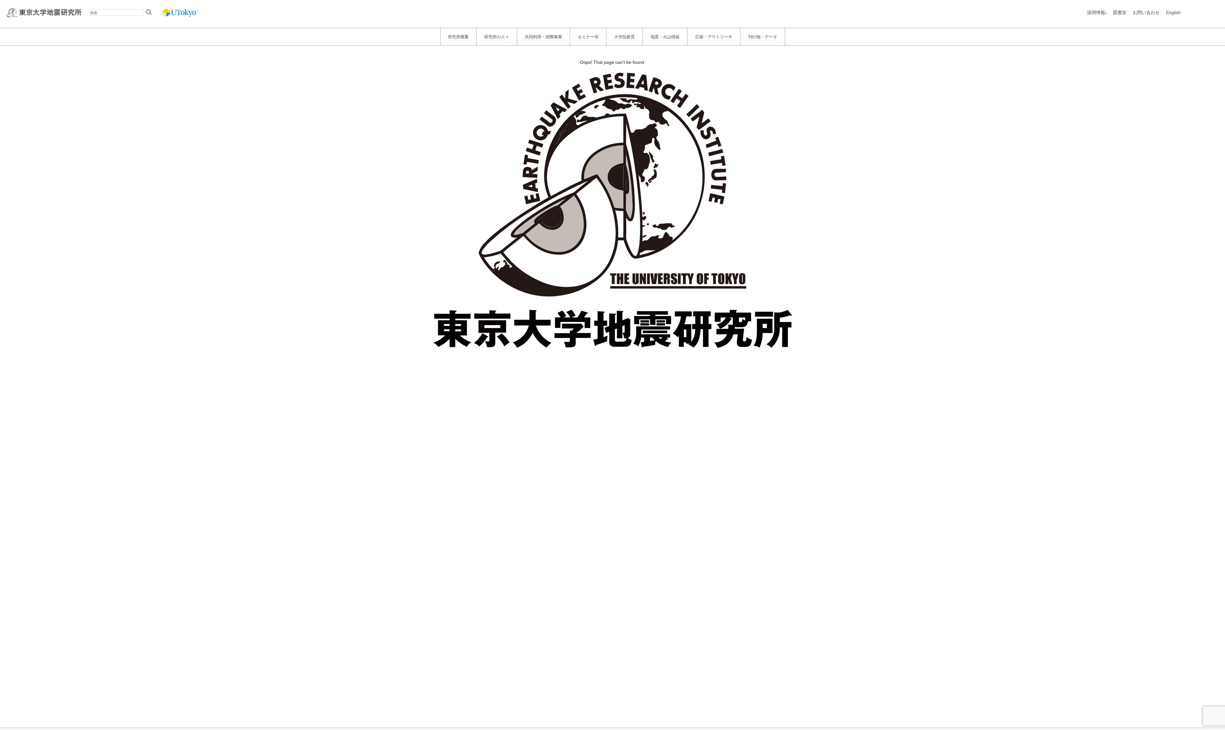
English (1173, 12)
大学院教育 (624, 37)
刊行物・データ (762, 37)
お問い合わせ (1146, 12)
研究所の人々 (496, 37)
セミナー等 (588, 37)
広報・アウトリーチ (713, 37)
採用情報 (1096, 12)
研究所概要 (458, 37)
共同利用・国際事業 (543, 37)
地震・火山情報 (664, 37)
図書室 (1119, 12)
